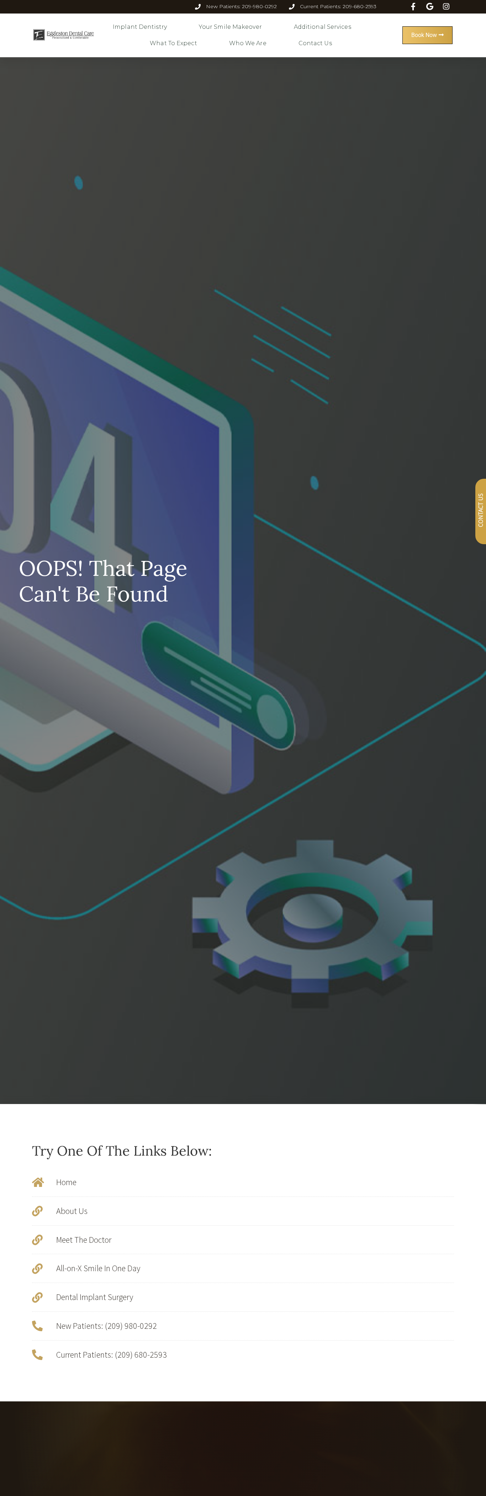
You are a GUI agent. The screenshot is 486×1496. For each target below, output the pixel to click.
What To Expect (173, 43)
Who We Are (247, 43)
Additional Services (322, 26)
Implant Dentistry (140, 26)
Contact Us (315, 43)
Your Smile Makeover (230, 26)
